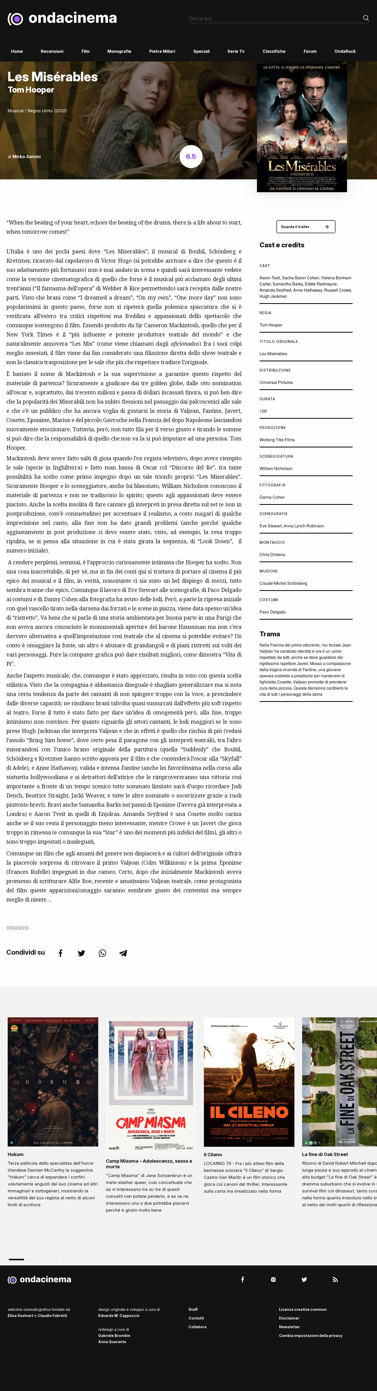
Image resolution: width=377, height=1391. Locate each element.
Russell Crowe (337, 290)
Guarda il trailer (295, 226)
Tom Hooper (271, 325)
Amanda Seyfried (275, 290)
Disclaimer (289, 1318)
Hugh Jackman (273, 296)
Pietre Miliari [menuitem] (162, 51)
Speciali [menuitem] (201, 51)
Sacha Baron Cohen (300, 278)
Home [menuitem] (17, 51)
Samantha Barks (288, 284)
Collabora (197, 1327)
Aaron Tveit (270, 278)
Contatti (196, 1318)
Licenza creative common (303, 1309)
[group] (53, 1114)
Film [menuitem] (86, 51)
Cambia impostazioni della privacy (310, 1335)
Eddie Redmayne (321, 284)
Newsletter (289, 1327)
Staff (193, 1309)
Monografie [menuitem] (119, 51)
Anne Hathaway (307, 290)
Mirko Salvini (27, 156)
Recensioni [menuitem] (52, 51)
